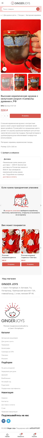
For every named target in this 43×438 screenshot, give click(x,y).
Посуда (21, 15)
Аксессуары (6, 348)
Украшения (5, 345)
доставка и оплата (9, 177)
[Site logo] (21, 3)
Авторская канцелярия (10, 338)
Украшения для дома (9, 371)
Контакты (5, 401)
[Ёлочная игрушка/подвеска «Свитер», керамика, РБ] (30, 241)
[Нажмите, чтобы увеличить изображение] (4, 69)
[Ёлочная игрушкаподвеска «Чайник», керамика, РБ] (11, 241)
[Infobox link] (10, 284)
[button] (3, 46)
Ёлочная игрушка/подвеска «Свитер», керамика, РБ (29, 257)
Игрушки (5, 358)
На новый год (6, 381)
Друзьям (5, 375)
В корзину (25, 116)
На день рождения (8, 368)
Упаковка (5, 355)
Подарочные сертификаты (11, 388)
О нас (3, 408)
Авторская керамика (33, 15)
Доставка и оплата (8, 405)
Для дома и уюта (10, 15)
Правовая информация (9, 411)
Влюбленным (6, 378)
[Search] (38, 9)
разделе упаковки (12, 211)
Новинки (4, 398)
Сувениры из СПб (8, 352)
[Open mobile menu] (2, 3)
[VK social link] (4, 421)
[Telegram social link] (8, 421)
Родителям (5, 385)
